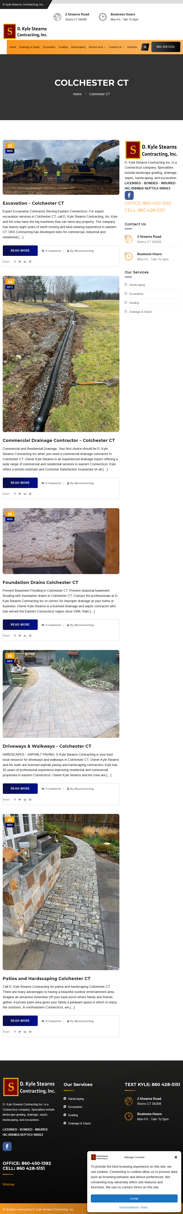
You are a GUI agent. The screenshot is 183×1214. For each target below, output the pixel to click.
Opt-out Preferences (129, 1207)
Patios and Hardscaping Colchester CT (47, 978)
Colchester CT (99, 94)
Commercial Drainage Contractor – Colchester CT (59, 440)
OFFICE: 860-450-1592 (148, 203)
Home (12, 47)
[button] (176, 1157)
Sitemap (8, 1184)
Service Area (96, 47)
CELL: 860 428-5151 (145, 210)
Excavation (49, 47)
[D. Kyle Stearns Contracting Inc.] (25, 31)
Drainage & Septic (29, 47)
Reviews (132, 47)
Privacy (144, 1207)
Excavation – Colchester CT (33, 203)
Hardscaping (78, 47)
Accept (134, 1198)
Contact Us (115, 47)
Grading (63, 47)
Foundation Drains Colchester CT (40, 582)
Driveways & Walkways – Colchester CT (47, 746)
